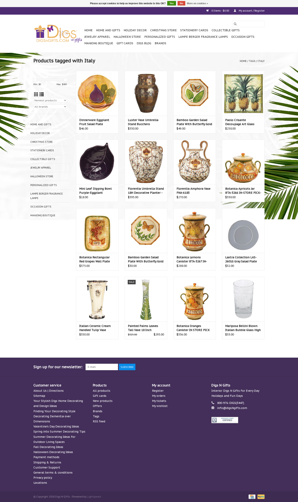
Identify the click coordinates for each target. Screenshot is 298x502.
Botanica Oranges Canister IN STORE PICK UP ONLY (193, 328)
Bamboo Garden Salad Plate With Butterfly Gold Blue (194, 122)
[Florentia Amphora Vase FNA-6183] (194, 162)
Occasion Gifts (242, 37)
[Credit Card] (251, 496)
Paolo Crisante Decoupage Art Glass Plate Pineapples (239, 122)
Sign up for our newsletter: (58, 367)
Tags (252, 61)
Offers (97, 406)
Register (158, 391)
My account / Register (251, 10)
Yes (171, 3)
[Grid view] (36, 94)
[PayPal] (260, 496)
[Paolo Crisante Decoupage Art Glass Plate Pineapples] (243, 93)
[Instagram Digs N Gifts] (261, 367)
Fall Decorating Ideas (48, 447)
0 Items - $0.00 (220, 10)
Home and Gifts (108, 30)
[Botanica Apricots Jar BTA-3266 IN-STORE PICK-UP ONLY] (243, 162)
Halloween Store (127, 37)
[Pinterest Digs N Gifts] (239, 367)
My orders (158, 396)
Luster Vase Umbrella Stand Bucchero (143, 122)
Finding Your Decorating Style (54, 411)
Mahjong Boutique (98, 43)
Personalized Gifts (159, 37)
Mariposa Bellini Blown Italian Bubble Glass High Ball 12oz (243, 328)
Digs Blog (144, 43)
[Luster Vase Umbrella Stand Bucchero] (146, 93)
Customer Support (46, 467)
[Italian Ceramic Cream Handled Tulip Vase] (97, 299)
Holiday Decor (135, 30)
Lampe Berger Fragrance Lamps (203, 37)
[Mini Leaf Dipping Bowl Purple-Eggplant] (97, 162)
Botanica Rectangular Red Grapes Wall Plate (94, 259)
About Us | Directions (48, 391)
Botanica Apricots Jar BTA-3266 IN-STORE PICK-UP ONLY (243, 191)
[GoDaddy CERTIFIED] (238, 420)
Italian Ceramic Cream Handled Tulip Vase (95, 328)
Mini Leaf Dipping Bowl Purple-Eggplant (95, 191)
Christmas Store (163, 30)
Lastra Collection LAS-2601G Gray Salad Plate (241, 259)
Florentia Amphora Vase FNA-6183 (193, 191)
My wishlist (160, 406)
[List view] (42, 94)
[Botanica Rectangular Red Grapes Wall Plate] (97, 230)
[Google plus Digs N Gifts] (232, 367)
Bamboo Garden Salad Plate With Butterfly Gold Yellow (145, 259)
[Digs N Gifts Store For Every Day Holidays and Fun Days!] (58, 33)
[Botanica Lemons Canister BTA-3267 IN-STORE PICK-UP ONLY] (194, 230)
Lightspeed (94, 496)
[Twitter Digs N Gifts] (225, 367)
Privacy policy (42, 477)
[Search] (235, 24)
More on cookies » (197, 3)
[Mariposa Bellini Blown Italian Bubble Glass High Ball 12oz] (243, 299)
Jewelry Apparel (97, 37)
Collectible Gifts (226, 30)
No (181, 3)
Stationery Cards (194, 30)
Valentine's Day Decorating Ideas (56, 426)
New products (103, 401)
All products (101, 391)
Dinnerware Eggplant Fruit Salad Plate (94, 122)
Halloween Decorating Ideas (53, 452)
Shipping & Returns (47, 462)
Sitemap (39, 396)
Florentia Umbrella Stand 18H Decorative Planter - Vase (146, 191)
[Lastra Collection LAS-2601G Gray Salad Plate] (243, 230)
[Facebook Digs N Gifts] (217, 367)
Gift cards (125, 43)
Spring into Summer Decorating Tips (59, 431)
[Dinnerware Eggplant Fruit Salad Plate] (97, 93)
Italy (261, 61)
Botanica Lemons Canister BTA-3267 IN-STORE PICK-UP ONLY (192, 259)
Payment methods (46, 457)
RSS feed (99, 421)
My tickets (159, 401)
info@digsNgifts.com (232, 408)
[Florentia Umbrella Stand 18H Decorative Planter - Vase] (146, 162)
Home (88, 30)
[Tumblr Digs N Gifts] (254, 367)
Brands (160, 43)
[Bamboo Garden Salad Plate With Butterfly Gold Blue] (194, 93)
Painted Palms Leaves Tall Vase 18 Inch (143, 328)
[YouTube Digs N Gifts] (246, 367)
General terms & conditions (53, 472)
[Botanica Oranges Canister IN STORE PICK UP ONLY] (194, 299)
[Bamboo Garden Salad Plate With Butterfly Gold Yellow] (146, 230)
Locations (40, 483)
